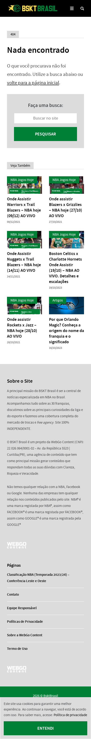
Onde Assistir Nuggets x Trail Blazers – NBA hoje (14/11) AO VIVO (24, 262)
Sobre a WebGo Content (24, 635)
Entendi (45, 728)
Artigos (57, 300)
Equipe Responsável (22, 608)
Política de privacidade (70, 715)
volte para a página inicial (33, 83)
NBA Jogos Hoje (22, 179)
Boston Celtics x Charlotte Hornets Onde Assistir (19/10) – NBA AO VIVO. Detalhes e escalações (65, 267)
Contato (13, 594)
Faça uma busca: (45, 105)
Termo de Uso (17, 648)
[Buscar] (82, 8)
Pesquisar (45, 134)
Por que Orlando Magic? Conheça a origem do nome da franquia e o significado (66, 331)
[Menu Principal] (72, 8)
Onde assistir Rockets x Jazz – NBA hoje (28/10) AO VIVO (22, 328)
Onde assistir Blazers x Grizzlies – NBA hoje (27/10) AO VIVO (65, 207)
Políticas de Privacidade (25, 621)
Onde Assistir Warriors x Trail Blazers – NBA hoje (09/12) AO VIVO (24, 207)
